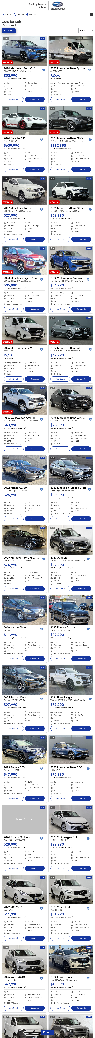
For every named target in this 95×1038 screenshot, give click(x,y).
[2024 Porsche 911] (24, 120)
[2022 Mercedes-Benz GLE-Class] (71, 330)
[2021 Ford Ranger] (71, 680)
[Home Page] (47, 5)
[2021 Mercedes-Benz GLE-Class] (71, 190)
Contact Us (34, 99)
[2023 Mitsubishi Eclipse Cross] (71, 470)
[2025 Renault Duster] (71, 610)
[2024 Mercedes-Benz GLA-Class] (24, 51)
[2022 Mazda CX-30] (24, 470)
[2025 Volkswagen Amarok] (24, 400)
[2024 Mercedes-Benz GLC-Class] (71, 120)
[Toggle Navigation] (91, 14)
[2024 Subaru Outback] (24, 819)
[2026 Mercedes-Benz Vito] (24, 330)
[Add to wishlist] (44, 70)
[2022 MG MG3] (24, 889)
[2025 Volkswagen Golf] (71, 819)
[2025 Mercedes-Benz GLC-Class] (71, 400)
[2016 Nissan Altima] (24, 610)
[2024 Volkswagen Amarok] (71, 260)
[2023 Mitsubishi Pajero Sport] (24, 260)
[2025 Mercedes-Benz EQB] (71, 750)
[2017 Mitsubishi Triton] (24, 190)
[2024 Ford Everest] (71, 959)
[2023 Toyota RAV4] (24, 750)
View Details (13, 99)
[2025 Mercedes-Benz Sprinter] (71, 51)
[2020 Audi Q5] (71, 540)
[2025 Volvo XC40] (71, 889)
